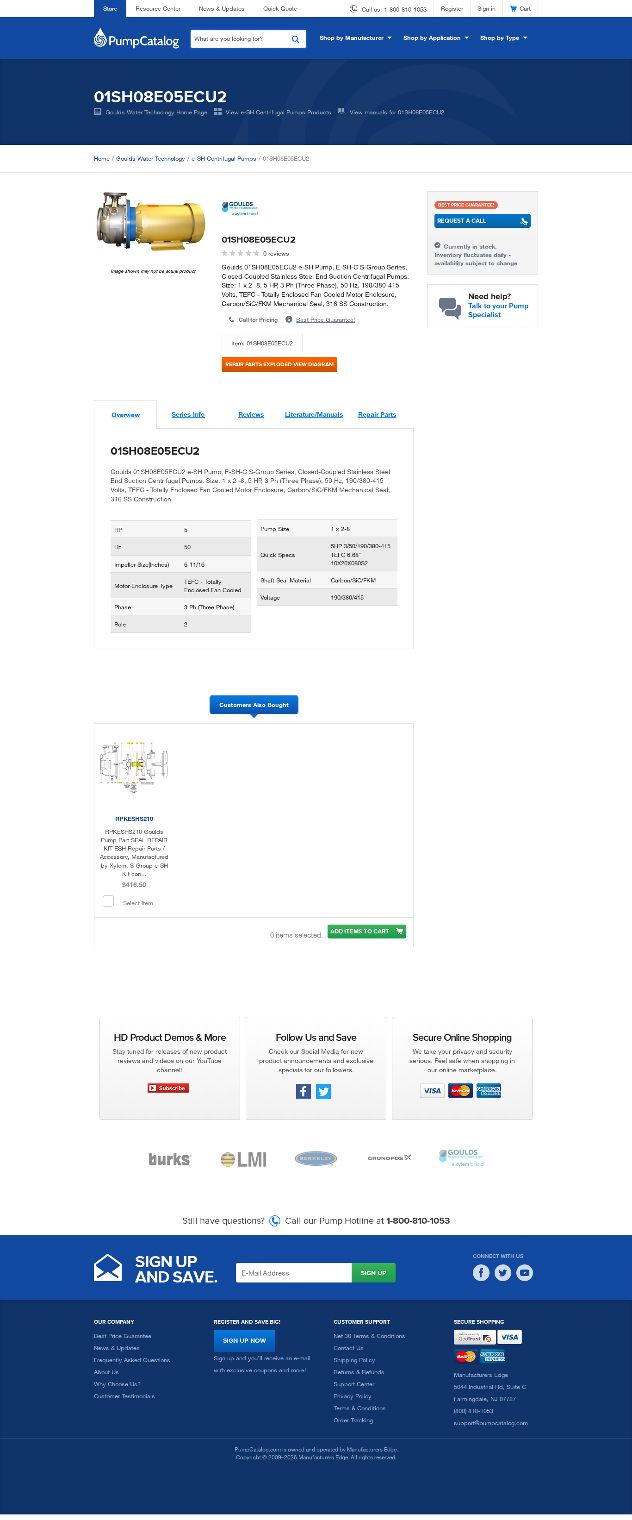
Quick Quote (280, 8)
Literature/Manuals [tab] (314, 414)
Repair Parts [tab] (377, 414)
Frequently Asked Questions (132, 1360)
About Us (106, 1372)
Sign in (486, 8)
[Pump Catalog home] (136, 37)
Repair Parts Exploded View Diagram (279, 364)
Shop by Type (499, 37)
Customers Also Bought (254, 704)
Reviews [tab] (251, 414)
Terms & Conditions (360, 1408)
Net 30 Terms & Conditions (369, 1335)
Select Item (138, 903)
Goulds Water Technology (150, 158)
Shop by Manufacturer (352, 37)
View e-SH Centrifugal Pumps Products (278, 112)
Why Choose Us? (117, 1384)
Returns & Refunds (359, 1372)
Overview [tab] (126, 415)
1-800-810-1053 (405, 9)
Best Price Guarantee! (325, 319)
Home (102, 158)
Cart (525, 8)
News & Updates (222, 8)
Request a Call (461, 220)
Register (452, 8)
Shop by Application (432, 37)
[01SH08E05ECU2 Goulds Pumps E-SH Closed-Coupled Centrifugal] (150, 221)
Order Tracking (353, 1420)
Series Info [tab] (188, 414)
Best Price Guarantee (122, 1335)
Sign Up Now (244, 1340)
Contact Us (349, 1347)
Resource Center (158, 8)
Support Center (354, 1384)
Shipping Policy (354, 1360)
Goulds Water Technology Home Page (156, 112)
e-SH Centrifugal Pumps (224, 158)
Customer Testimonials (124, 1396)
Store (110, 8)
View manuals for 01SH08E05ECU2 (397, 112)
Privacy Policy (353, 1396)
